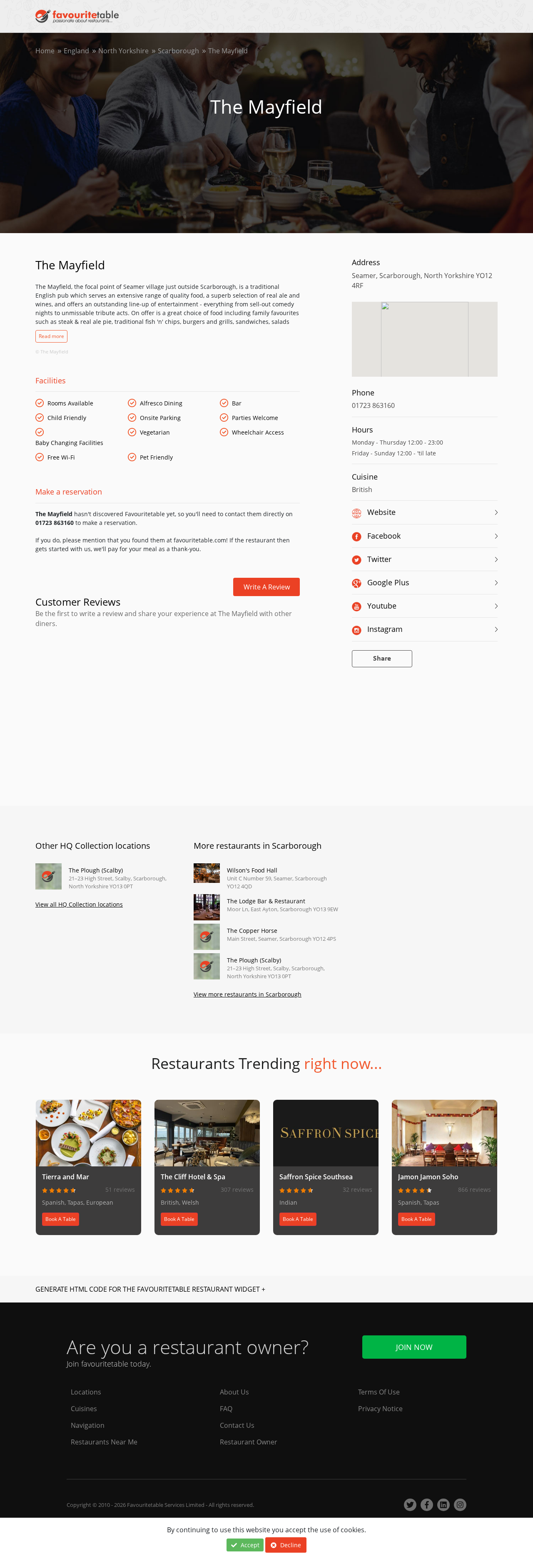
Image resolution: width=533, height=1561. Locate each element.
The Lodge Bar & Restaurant (266, 901)
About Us (234, 1392)
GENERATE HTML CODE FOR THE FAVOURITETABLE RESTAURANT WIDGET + (150, 1289)
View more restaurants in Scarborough (247, 994)
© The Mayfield (51, 351)
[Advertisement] (167, 664)
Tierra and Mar (65, 1176)
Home (45, 50)
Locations (86, 1392)
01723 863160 (373, 405)
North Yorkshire (123, 50)
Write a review (267, 587)
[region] (425, 343)
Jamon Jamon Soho (428, 1176)
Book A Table (60, 1219)
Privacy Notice (380, 1408)
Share (382, 659)
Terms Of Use (379, 1392)
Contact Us (237, 1425)
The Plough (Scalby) (96, 870)
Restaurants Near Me (104, 1442)
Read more (51, 336)
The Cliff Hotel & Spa (193, 1176)
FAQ (226, 1408)
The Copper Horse (252, 931)
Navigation (88, 1425)
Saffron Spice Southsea (316, 1176)
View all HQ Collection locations (79, 904)
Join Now (414, 1347)
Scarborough (178, 50)
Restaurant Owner (248, 1442)
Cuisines (84, 1408)
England (76, 50)
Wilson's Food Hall (252, 870)
